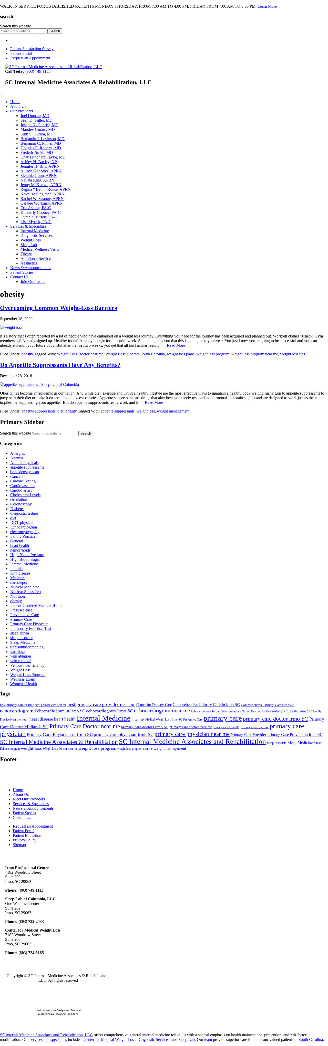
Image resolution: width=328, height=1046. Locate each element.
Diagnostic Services (36, 235)
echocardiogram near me (162, 710)
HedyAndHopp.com (66, 1014)
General (16, 541)
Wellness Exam (22, 679)
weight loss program (213, 354)
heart (25, 719)
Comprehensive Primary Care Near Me (267, 705)
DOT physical (21, 522)
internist (137, 719)
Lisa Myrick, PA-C (36, 221)
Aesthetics (28, 263)
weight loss (146, 411)
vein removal (20, 661)
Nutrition (17, 596)
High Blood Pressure (27, 555)
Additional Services (36, 258)
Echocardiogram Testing (205, 711)
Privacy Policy (24, 840)
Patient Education (27, 835)
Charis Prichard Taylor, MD (43, 157)
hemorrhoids (20, 550)
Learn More (267, 6)
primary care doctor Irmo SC (275, 718)
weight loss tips (292, 354)
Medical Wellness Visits (39, 249)
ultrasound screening (27, 647)
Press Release (21, 610)
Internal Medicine (34, 231)
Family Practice (22, 536)
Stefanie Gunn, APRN (38, 175)
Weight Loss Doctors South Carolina (135, 354)
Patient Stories (21, 272)
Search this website (15, 26)
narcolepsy (19, 582)
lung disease (20, 573)
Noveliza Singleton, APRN (42, 194)
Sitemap (19, 844)
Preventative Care (24, 614)
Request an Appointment (30, 58)
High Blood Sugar (25, 559)
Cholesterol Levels (25, 495)
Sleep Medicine (22, 642)
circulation (18, 499)
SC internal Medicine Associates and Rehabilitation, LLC (46, 1035)
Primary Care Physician (29, 624)
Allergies (17, 453)
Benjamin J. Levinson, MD (42, 138)
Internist (16, 568)
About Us (18, 106)
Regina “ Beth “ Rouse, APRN (45, 189)
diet (60, 411)
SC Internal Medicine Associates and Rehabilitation (192, 741)
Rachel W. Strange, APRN (42, 198)
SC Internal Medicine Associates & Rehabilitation (59, 742)
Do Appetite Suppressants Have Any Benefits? (60, 365)
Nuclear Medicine (24, 587)
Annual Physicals (24, 462)
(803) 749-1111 (37, 71)
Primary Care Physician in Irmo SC (60, 734)
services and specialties (48, 1039)
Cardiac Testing (23, 481)
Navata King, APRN (37, 180)
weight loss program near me (254, 354)
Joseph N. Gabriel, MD (39, 125)
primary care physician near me (192, 734)
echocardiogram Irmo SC (109, 710)
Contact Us (19, 277)
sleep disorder (21, 638)
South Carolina (311, 1039)
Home (15, 102)
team (208, 1039)
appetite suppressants (38, 411)
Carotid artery (21, 490)
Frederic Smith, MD (36, 152)
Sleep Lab (28, 244)
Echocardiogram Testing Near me (241, 711)
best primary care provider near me (101, 704)
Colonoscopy (21, 504)
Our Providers (21, 111)
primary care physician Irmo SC (123, 734)
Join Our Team (32, 281)
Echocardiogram (23, 527)
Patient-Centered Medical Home (36, 605)
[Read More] (176, 345)
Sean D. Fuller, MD (36, 120)
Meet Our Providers (29, 799)
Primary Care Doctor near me (84, 726)
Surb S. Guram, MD (37, 134)
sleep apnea (19, 633)
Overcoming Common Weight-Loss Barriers (58, 307)
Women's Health (23, 684)
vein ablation (20, 656)
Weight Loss (30, 240)
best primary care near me (50, 704)
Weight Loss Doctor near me (80, 354)
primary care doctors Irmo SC (144, 727)
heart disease (41, 719)
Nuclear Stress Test (25, 591)
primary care (222, 718)
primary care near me (254, 727)
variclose (17, 651)
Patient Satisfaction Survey (32, 49)
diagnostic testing (24, 513)
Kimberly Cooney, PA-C (40, 212)
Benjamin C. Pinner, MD (40, 143)
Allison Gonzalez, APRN (41, 171)
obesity (27, 354)
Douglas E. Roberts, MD (40, 148)
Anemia (16, 458)
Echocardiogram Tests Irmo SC (287, 711)
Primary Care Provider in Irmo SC (295, 734)
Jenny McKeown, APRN (40, 185)
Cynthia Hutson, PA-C (38, 217)
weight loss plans (180, 354)
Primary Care (21, 619)
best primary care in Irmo (17, 705)
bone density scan (24, 472)
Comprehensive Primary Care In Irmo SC (206, 704)
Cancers (16, 476)
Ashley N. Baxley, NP (38, 162)
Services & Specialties (28, 226)
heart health (19, 545)
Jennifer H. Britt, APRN (40, 166)
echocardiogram (17, 710)
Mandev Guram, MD (37, 129)
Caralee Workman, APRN (41, 203)
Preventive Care (192, 719)
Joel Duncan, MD (34, 115)
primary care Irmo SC (226, 727)
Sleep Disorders (276, 743)
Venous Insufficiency (27, 665)
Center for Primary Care (154, 705)
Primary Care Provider (248, 735)
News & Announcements (30, 268)
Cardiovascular (22, 485)
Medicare (17, 578)
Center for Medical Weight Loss (109, 1039)
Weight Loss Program (27, 674)
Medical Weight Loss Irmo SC (163, 719)
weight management (173, 411)
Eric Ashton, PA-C (35, 208)
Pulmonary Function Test (30, 628)
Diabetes (17, 508)
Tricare (26, 254)
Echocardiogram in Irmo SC (60, 711)
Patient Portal (21, 53)
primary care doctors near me (190, 727)
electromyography (24, 532)
